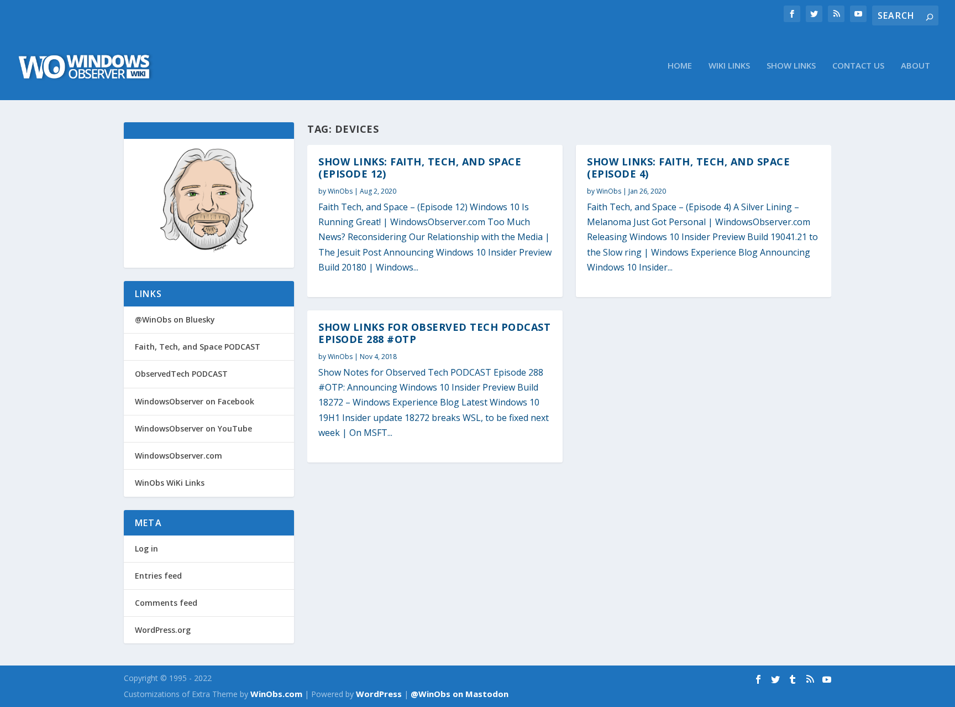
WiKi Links (729, 66)
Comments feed (166, 602)
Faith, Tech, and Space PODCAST (197, 346)
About (915, 66)
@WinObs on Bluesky (175, 319)
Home (680, 66)
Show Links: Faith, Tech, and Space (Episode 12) (419, 167)
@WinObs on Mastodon (459, 693)
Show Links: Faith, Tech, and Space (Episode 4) (688, 167)
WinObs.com (276, 693)
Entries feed (158, 575)
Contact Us (858, 66)
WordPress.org (163, 630)
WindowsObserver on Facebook (194, 401)
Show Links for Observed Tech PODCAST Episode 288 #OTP (434, 333)
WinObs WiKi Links (169, 482)
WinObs (340, 191)
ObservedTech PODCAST (181, 373)
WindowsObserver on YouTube (193, 428)
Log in (146, 548)
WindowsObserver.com (178, 455)
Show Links (791, 66)
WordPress (379, 693)
